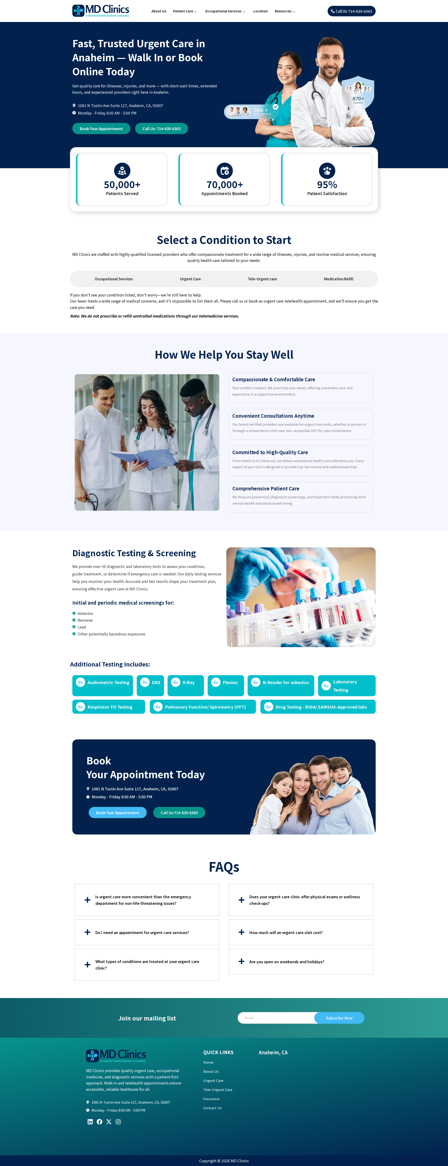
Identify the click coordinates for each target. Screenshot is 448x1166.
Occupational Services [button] (223, 11)
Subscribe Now (339, 1018)
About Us (158, 11)
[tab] (114, 279)
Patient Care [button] (183, 11)
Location (260, 11)
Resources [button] (283, 11)
